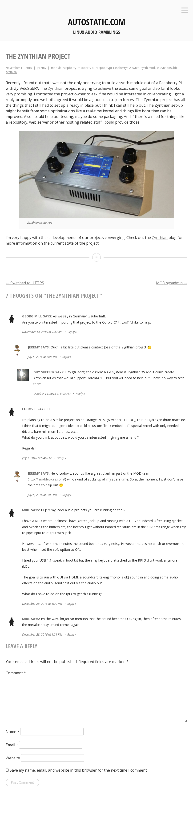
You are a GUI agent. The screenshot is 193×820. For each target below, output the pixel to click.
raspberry (69, 68)
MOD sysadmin (171, 282)
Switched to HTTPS (25, 282)
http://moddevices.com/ (47, 479)
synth (135, 68)
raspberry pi (86, 68)
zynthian (11, 72)
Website (13, 758)
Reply (71, 332)
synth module (150, 68)
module (56, 68)
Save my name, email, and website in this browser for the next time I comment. (79, 770)
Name (12, 731)
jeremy (41, 68)
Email (12, 744)
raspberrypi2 (122, 68)
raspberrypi (104, 68)
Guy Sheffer (43, 372)
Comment (16, 673)
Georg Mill (32, 316)
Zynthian (56, 88)
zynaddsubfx (168, 68)
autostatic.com (96, 22)
